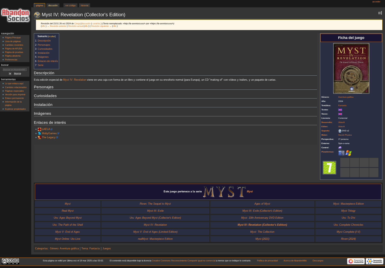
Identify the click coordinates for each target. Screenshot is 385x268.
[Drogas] (364, 162)
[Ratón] (339, 147)
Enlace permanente (14, 98)
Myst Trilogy (348, 210)
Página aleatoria (12, 56)
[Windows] (348, 153)
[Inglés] (340, 110)
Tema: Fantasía (90, 248)
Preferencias (11, 59)
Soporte (325, 131)
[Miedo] (374, 162)
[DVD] (339, 131)
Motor (324, 135)
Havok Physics (345, 135)
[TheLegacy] (39, 137)
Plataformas (327, 152)
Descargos (318, 260)
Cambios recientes (14, 45)
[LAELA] (39, 129)
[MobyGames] (39, 133)
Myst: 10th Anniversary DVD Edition (262, 217)
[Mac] (341, 153)
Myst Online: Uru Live (67, 239)
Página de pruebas (14, 52)
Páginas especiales (14, 91)
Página (39, 5)
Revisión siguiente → (101, 26)
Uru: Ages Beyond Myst (68, 217)
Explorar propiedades (15, 109)
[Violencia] (364, 172)
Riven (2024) (348, 239)
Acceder (376, 1)
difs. (44, 26)
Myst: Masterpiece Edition (348, 203)
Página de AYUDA (13, 48)
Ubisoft (341, 122)
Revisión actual (75, 26)
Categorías (41, 248)
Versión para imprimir (15, 94)
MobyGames (49, 133)
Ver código (70, 5)
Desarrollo (326, 122)
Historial (84, 5)
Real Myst (68, 210)
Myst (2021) (262, 239)
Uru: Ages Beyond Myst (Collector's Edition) (155, 217)
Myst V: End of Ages (67, 231)
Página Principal (12, 37)
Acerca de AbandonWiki (295, 260)
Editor (324, 126)
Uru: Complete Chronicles (348, 224)
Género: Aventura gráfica (64, 248)
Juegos (106, 248)
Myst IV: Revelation (74, 79)
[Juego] (345, 172)
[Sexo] (354, 172)
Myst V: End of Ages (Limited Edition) (155, 231)
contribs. (96, 23)
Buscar (5, 65)
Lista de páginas (13, 41)
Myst (68, 203)
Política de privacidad (267, 260)
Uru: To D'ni (348, 217)
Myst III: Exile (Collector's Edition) (262, 210)
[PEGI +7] (329, 167)
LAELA (46, 129)
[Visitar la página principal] (15, 15)
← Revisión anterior (56, 26)
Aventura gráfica (346, 97)
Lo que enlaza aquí (14, 83)
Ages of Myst (262, 203)
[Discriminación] (354, 162)
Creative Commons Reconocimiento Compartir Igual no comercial (183, 260)
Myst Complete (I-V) (348, 231)
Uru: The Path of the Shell (68, 224)
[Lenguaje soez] (345, 162)
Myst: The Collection (262, 231)
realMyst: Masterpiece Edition (155, 239)
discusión (86, 23)
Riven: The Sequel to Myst (155, 203)
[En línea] (374, 172)
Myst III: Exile (155, 210)
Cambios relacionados (16, 87)
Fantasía (342, 105)
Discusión (53, 5)
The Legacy (49, 137)
